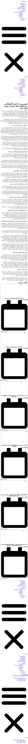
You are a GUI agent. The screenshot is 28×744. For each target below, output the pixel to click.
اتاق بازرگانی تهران (21, 680)
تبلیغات (20, 15)
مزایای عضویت (21, 7)
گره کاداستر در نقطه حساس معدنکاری (14, 346)
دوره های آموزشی (21, 8)
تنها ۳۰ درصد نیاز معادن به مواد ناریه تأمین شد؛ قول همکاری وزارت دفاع (14, 396)
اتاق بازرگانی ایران (21, 679)
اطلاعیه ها (20, 14)
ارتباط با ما (22, 19)
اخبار (24, 9)
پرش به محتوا (24, 1)
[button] (14, 49)
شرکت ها (23, 4)
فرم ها (20, 17)
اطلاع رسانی (22, 10)
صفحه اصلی (22, 3)
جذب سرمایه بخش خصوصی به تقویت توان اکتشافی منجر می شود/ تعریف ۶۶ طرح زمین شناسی (14, 545)
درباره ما (23, 18)
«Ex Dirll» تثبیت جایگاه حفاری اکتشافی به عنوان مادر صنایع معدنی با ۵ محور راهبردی (14, 495)
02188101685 (24, 674)
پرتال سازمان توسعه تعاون (19, 677)
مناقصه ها (23, 5)
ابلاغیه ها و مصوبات (18, 12)
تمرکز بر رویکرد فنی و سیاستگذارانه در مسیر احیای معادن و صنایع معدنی (14, 446)
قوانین (21, 13)
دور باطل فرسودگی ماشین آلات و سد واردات (14, 298)
